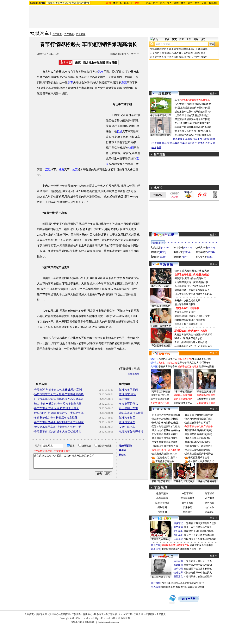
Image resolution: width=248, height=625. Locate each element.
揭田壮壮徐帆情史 (161, 391)
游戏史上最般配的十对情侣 (199, 453)
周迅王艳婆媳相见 (183, 399)
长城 (119, 131)
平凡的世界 (193, 362)
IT (143, 3)
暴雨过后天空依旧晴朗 (192, 586)
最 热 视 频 (166, 264)
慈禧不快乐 (187, 56)
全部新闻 (149, 614)
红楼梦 (207, 358)
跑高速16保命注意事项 (201, 545)
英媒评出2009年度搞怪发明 (198, 564)
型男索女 (178, 576)
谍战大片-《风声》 (160, 286)
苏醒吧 (155, 252)
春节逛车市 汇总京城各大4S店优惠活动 (57, 431)
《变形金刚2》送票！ (166, 457)
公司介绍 (138, 614)
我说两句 (213, 3)
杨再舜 (178, 127)
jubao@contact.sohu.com (107, 622)
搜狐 (50, 2)
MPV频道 (209, 498)
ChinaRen (58, 2)
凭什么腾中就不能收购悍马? (196, 111)
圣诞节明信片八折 (160, 402)
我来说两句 (116, 54)
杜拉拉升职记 (185, 358)
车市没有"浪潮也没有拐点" (195, 115)
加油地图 (187, 512)
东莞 (124, 82)
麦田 (186, 278)
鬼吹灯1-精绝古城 (167, 362)
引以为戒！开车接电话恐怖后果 (200, 538)
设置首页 (29, 614)
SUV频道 (209, 502)
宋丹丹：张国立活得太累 (187, 300)
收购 (159, 147)
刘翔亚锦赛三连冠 (161, 345)
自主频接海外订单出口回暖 (196, 119)
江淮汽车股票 (127, 422)
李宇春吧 (178, 247)
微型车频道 (162, 493)
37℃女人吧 (201, 257)
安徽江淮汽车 (127, 427)
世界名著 (182, 362)
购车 (70, 82)
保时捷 (157, 143)
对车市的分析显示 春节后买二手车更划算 (59, 413)
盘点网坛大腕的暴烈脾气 (164, 438)
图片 (196, 39)
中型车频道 (187, 493)
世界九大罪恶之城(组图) (197, 438)
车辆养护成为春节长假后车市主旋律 (56, 417)
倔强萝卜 (179, 278)
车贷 (169, 143)
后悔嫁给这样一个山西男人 (198, 572)
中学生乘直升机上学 (160, 115)
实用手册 (187, 507)
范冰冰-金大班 (201, 270)
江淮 (48, 169)
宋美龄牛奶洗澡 (158, 56)
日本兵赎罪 (202, 49)
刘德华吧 (178, 252)
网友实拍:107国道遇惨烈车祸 (199, 531)
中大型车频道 (188, 498)
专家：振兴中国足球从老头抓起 (190, 342)
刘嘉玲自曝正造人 (183, 402)
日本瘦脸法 (199, 53)
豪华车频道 (187, 502)
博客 (197, 3)
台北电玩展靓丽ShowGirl (164, 453)
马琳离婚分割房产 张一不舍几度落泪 (193, 346)
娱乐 (126, 3)
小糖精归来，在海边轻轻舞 (198, 576)
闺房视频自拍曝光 (161, 306)
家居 (162, 3)
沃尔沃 (206, 139)
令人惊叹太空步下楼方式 (201, 461)
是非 (177, 134)
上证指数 (156, 247)
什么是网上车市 (128, 408)
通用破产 (192, 143)
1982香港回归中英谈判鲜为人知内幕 (193, 294)
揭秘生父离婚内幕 (206, 391)
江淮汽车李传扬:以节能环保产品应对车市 (59, 399)
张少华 (178, 103)
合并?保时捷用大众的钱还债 (196, 103)
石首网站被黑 (157, 53)
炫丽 (131, 147)
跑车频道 (209, 493)
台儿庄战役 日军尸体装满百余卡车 (192, 286)
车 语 (177, 100)
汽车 (148, 3)
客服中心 (87, 614)
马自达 (175, 143)
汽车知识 (209, 512)
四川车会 (178, 535)
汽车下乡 (197, 139)
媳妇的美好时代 (198, 278)
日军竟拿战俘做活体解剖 (164, 434)
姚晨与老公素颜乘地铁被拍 (166, 430)
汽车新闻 (69, 34)
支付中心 (54, 614)
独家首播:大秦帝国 (184, 270)
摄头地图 (162, 507)
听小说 (154, 362)
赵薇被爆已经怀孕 (160, 395)
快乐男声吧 (201, 247)
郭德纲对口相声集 (167, 358)
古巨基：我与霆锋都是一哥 (188, 323)
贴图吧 (155, 257)
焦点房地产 (78, 2)
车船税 (188, 139)
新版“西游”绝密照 (161, 481)
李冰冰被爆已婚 (183, 391)
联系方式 (98, 614)
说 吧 (171, 234)
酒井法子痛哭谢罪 (207, 481)
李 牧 (177, 123)
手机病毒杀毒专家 (167, 366)
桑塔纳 (208, 143)
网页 (174, 39)
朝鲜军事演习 (188, 49)
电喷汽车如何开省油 (131, 431)
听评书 (154, 358)
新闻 (167, 39)
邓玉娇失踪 (175, 49)
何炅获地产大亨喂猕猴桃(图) (166, 414)
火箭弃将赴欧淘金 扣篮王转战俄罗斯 (193, 334)
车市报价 (124, 399)
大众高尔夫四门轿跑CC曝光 (196, 131)
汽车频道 (57, 34)
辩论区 (122, 454)
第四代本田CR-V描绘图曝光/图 (195, 134)
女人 (169, 3)
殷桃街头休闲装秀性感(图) (165, 422)
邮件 (190, 3)
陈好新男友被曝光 (206, 402)
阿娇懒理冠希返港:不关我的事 (190, 320)
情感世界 (178, 572)
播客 (183, 3)
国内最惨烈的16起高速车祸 (175, 545)
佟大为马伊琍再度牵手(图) (198, 418)
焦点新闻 (178, 561)
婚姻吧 (177, 257)
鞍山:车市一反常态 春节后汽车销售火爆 (58, 403)
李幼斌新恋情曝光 (206, 395)
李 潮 (177, 107)
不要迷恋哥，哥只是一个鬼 (198, 561)
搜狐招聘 (65, 614)
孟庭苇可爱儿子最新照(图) (198, 446)
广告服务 (76, 614)
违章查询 (162, 512)
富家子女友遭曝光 (161, 539)
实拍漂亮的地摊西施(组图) (198, 434)
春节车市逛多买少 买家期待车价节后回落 (59, 422)
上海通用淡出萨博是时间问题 (195, 107)
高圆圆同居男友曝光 (160, 135)
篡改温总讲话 (171, 53)
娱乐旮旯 (178, 568)
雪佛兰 (200, 143)
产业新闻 (80, 34)
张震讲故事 (198, 358)
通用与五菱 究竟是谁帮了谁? (195, 123)
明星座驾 (178, 527)
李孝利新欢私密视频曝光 (197, 442)
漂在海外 (155, 583)
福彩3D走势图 (206, 366)
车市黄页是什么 (128, 403)
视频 (176, 3)
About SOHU (125, 614)
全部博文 (161, 614)
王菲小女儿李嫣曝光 (184, 481)
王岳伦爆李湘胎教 (164, 461)
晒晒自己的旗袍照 (170, 586)
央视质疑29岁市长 (159, 49)
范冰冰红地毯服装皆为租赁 (166, 426)
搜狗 (86, 2)
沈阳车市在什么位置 (131, 413)
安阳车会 (178, 531)
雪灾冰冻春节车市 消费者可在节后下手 (57, 427)
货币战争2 (204, 362)
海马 (61, 169)
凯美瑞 (183, 143)
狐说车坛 (178, 523)
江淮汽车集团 (127, 417)
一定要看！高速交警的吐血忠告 (200, 523)
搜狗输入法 (41, 614)
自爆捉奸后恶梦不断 (160, 325)
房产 (155, 3)
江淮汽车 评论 (127, 394)
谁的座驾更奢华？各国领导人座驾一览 (181, 549)
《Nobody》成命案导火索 (165, 446)
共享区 (154, 366)
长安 (75, 169)
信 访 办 (210, 507)
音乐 (188, 39)
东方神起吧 (201, 252)
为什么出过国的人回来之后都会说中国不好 (183, 583)
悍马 (164, 143)
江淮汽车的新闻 (128, 389)
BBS (204, 3)
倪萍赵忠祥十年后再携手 (197, 422)
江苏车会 (178, 538)
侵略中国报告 (201, 56)
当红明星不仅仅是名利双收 (198, 568)
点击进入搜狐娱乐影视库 (197, 449)
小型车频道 (162, 498)
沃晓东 (178, 111)
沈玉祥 (178, 115)
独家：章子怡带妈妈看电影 (199, 414)
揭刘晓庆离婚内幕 (183, 395)
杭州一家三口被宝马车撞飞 (198, 527)
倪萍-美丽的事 (200, 282)
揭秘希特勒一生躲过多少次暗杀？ (192, 290)
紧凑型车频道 (162, 502)
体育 (115, 3)
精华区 (122, 450)
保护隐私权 (111, 614)
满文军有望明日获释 (185, 304)
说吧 (203, 39)
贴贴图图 (178, 564)
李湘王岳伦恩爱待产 (185, 312)
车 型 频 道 (160, 487)
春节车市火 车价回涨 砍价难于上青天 (56, 408)
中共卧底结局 (174, 56)
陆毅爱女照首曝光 (206, 399)
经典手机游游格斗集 (188, 366)
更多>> (213, 93)
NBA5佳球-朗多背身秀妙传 (188, 338)
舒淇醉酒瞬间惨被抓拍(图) (198, 430)
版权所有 (125, 618)
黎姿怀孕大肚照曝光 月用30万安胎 (192, 316)
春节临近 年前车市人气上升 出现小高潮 (58, 389)
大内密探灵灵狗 (183, 282)
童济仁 (178, 131)
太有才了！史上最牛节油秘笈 (199, 535)
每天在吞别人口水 (161, 577)
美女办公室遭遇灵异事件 (164, 442)
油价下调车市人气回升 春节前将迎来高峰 (59, 394)
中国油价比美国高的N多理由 (197, 127)
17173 (68, 2)
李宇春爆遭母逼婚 (160, 399)
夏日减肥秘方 (186, 53)
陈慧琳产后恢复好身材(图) (165, 418)
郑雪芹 (178, 119)
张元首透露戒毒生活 (198, 457)
